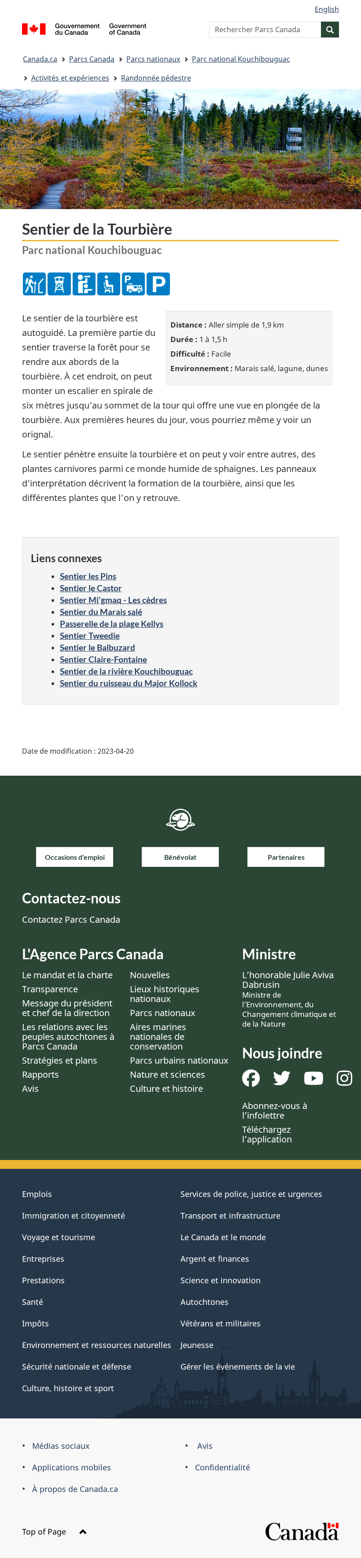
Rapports (40, 1074)
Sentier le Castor (91, 588)
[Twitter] (282, 1081)
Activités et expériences (70, 78)
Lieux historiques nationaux (164, 994)
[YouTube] (314, 1081)
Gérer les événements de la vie (237, 1366)
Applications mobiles (71, 1467)
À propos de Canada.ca (75, 1489)
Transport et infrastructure (230, 1215)
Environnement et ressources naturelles (96, 1345)
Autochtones (204, 1301)
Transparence (50, 989)
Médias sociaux (61, 1445)
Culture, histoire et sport (68, 1388)
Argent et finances (214, 1258)
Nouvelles (150, 975)
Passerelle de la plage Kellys (111, 624)
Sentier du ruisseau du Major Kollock (128, 683)
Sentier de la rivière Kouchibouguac (126, 671)
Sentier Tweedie (90, 635)
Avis (30, 1088)
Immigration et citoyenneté (73, 1215)
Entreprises (43, 1258)
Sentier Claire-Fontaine (103, 659)
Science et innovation (220, 1280)
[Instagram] (344, 1081)
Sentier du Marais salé (101, 612)
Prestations (43, 1280)
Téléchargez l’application (267, 1134)
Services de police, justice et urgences (251, 1194)
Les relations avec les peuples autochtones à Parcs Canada (68, 1036)
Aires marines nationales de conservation (158, 1036)
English (327, 9)
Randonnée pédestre (156, 78)
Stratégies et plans (59, 1060)
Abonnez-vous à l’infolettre (274, 1110)
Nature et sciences (167, 1074)
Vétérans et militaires (220, 1323)
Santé (32, 1301)
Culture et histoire (166, 1088)
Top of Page (45, 1531)
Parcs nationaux (153, 59)
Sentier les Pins (88, 576)
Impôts (35, 1323)
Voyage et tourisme (58, 1237)
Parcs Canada (91, 59)
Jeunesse (197, 1345)
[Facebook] (251, 1081)
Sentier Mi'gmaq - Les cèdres (113, 600)
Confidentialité (222, 1467)
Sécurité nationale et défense (76, 1366)
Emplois (37, 1194)
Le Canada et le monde (223, 1237)
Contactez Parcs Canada (71, 919)
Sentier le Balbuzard (97, 647)
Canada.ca (40, 59)
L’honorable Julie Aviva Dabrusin (289, 999)
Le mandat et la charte (67, 975)
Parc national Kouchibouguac (241, 59)
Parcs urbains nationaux (179, 1060)
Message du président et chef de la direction (67, 1008)
